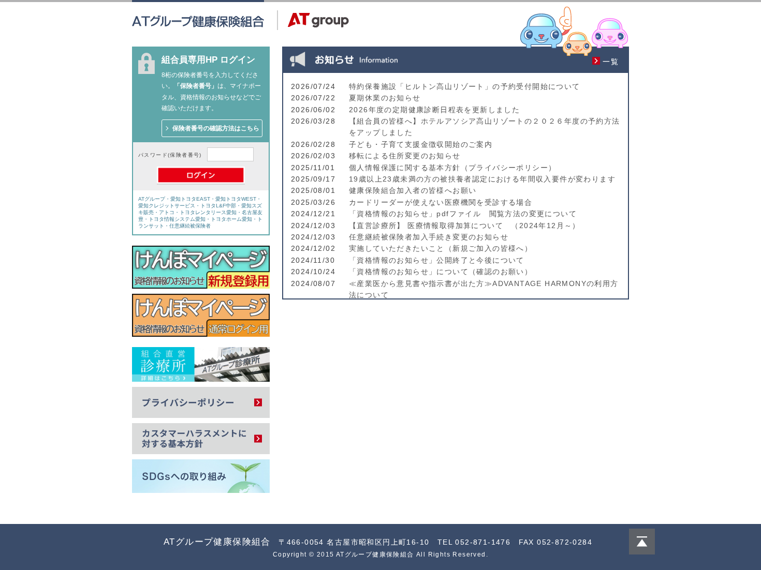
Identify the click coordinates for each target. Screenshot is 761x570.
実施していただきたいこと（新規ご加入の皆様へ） (440, 248)
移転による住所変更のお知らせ (405, 156)
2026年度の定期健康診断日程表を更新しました (434, 110)
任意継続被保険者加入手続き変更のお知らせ (428, 237)
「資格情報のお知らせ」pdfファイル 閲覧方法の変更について (463, 213)
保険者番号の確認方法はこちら (215, 128)
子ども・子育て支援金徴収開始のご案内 (420, 144)
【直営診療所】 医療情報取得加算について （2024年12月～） (464, 225)
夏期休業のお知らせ (385, 98)
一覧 (611, 61)
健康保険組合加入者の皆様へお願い (412, 190)
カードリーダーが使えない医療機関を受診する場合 (440, 202)
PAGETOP (642, 541)
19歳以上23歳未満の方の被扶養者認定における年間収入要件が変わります (482, 179)
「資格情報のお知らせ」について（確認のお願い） (440, 271)
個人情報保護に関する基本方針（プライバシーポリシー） (452, 167)
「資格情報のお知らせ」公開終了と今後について (436, 260)
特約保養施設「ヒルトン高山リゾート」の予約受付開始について (464, 86)
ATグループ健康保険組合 (217, 542)
